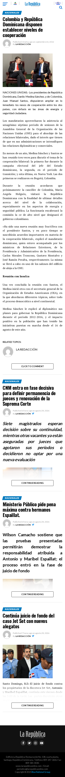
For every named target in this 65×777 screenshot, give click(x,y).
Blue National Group (41, 772)
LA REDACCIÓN (23, 44)
